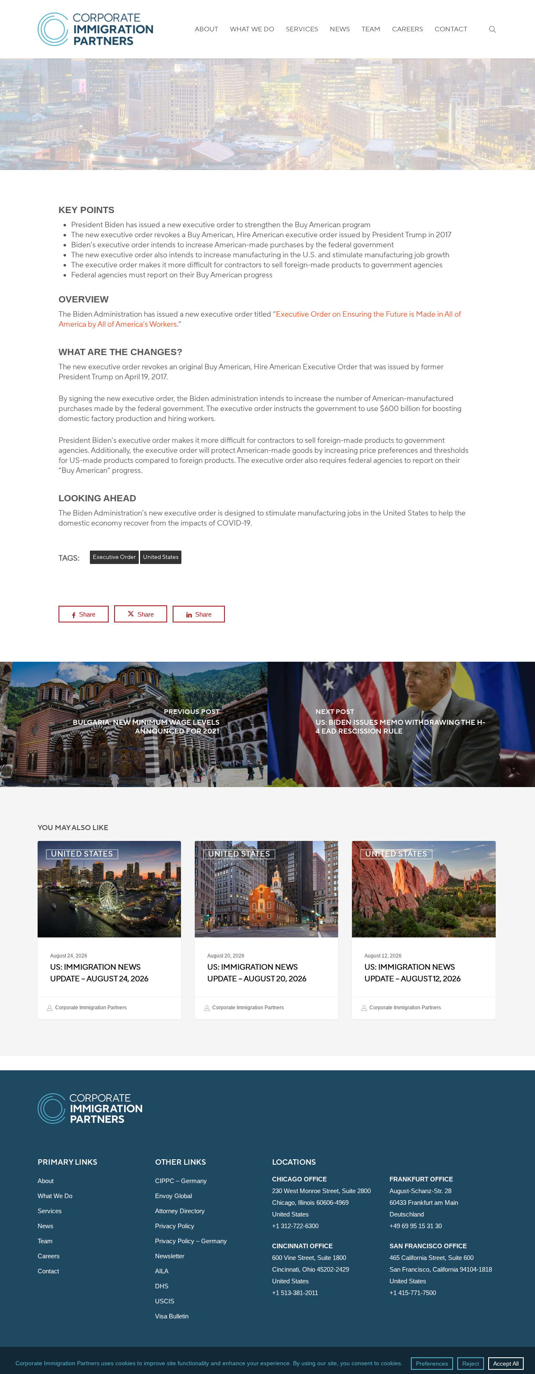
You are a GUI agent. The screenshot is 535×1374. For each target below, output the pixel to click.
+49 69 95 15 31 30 (416, 1225)
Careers (49, 1256)
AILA (161, 1271)
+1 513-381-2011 (295, 1292)
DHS (161, 1286)
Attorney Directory (180, 1210)
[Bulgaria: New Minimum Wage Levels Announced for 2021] (134, 724)
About (46, 1180)
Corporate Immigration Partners (90, 1008)
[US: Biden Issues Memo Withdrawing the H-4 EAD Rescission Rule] (401, 724)
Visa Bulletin (172, 1316)
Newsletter (169, 1256)
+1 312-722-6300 (295, 1225)
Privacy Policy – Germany (191, 1240)
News (46, 1225)
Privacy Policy (174, 1225)
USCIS (164, 1301)
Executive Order (114, 557)
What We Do (55, 1195)
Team (45, 1240)
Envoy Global (173, 1195)
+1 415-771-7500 (413, 1292)
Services (50, 1210)
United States (267, 120)
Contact (48, 1271)
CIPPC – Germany (181, 1180)
